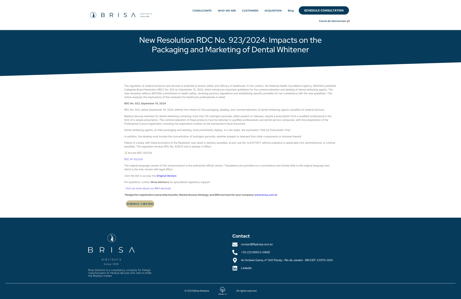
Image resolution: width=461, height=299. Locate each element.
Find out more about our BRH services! (148, 188)
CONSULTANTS (202, 10)
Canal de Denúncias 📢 (334, 21)
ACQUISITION (273, 10)
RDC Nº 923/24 (133, 159)
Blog (291, 10)
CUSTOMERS (250, 10)
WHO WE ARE (227, 10)
